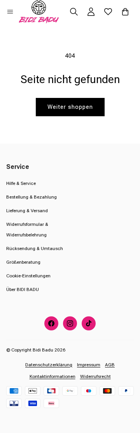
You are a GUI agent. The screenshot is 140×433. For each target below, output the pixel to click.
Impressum (88, 364)
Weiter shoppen (70, 106)
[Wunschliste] (108, 11)
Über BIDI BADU (22, 289)
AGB (110, 364)
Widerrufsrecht (95, 376)
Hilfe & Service (21, 183)
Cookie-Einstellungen (28, 276)
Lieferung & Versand (27, 210)
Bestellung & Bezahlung (31, 197)
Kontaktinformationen (52, 376)
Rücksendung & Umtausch (34, 248)
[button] (10, 11)
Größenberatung (23, 262)
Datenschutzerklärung (48, 364)
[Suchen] (73, 11)
